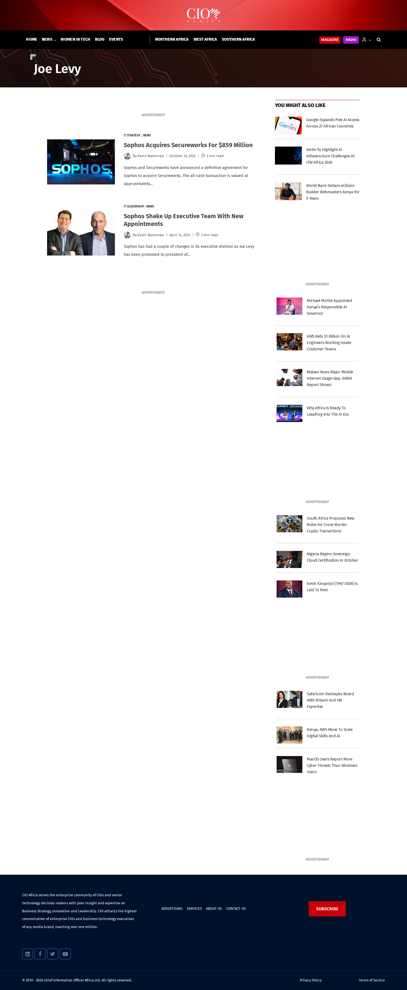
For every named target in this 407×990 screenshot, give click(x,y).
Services (194, 908)
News (147, 135)
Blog (100, 39)
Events (116, 39)
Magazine (330, 40)
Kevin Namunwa (151, 156)
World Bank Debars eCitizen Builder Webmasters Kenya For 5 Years (332, 192)
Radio (351, 40)
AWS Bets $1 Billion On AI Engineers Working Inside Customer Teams (329, 342)
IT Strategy (132, 135)
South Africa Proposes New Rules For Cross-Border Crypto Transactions (330, 524)
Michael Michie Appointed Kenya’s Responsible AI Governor (329, 307)
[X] (52, 954)
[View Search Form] (378, 39)
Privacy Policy (310, 980)
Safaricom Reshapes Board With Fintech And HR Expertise (330, 700)
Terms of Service (372, 980)
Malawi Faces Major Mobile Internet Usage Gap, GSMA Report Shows (330, 378)
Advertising (171, 908)
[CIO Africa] (203, 15)
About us (214, 908)
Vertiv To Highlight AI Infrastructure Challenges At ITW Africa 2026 (330, 156)
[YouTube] (65, 954)
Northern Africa (172, 39)
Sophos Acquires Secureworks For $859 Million (188, 145)
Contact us (236, 908)
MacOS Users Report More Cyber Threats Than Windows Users (332, 765)
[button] (370, 39)
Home (31, 39)
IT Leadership (134, 206)
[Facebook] (40, 954)
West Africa (205, 39)
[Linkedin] (27, 954)
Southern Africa (238, 39)
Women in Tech (75, 39)
